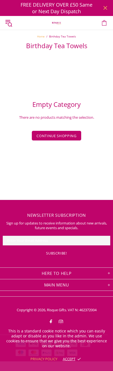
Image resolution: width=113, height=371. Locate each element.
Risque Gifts (56, 23)
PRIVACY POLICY (43, 358)
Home (41, 36)
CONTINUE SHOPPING (56, 135)
